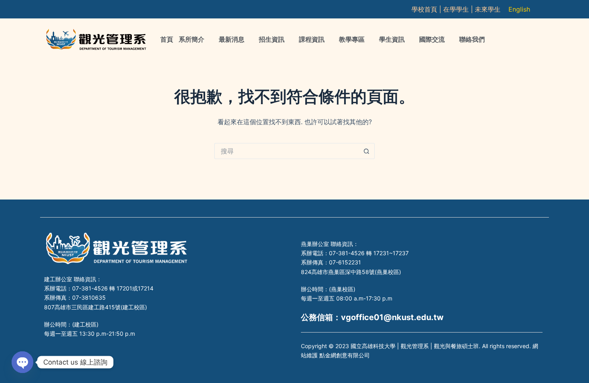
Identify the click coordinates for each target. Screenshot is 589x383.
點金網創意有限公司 (344, 355)
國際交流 (432, 39)
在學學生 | (459, 9)
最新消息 (231, 39)
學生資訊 (392, 39)
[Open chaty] (22, 362)
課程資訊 (312, 39)
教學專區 (352, 39)
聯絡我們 (472, 39)
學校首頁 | (427, 9)
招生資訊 (271, 39)
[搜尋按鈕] (367, 151)
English (519, 9)
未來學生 (487, 9)
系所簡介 (191, 39)
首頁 (166, 39)
